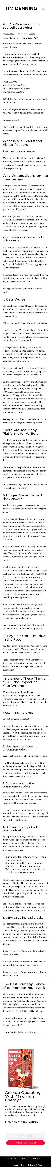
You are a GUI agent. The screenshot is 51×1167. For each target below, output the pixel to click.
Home (15, 1165)
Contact (41, 1165)
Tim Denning (10, 34)
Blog (23, 1165)
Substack (36, 574)
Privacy (31, 1165)
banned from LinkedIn (29, 660)
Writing (32, 34)
